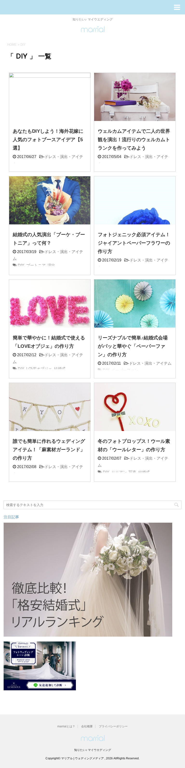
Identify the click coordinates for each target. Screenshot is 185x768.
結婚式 (32, 171)
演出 (51, 265)
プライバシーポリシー (113, 726)
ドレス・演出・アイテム (150, 363)
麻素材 (53, 481)
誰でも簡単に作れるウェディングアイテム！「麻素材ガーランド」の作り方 (49, 449)
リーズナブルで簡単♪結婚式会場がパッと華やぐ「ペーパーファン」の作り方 (133, 346)
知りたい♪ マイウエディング (92, 750)
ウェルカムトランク (128, 171)
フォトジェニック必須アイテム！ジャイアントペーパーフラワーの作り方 (134, 243)
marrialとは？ (66, 726)
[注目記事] (88, 634)
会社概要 (87, 726)
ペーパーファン (124, 370)
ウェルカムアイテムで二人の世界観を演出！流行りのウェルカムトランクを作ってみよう (134, 139)
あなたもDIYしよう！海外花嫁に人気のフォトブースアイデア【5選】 (48, 139)
